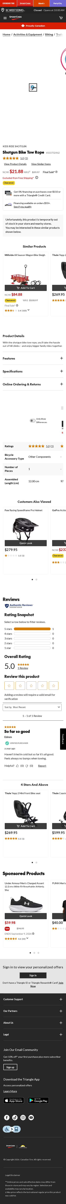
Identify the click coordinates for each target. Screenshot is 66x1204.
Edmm (8, 736)
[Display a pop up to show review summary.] (29, 311)
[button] (26, 288)
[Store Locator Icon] (3, 10)
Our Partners (10, 1011)
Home (6, 34)
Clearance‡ (9, 183)
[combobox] (35, 707)
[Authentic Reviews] (19, 605)
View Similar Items (41, 163)
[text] (26, 311)
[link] (17, 158)
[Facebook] (6, 1117)
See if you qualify (22, 206)
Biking (49, 34)
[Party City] (58, 3)
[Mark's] (41, 3)
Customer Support (13, 999)
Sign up (10, 1067)
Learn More (10, 1091)
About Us (8, 1022)
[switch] (34, 420)
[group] (14, 300)
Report (42, 765)
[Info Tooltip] (56, 172)
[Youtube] (31, 1117)
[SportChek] (25, 3)
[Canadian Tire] (8, 3)
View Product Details (15, 163)
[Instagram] (23, 1117)
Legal (6, 1034)
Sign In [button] (33, 975)
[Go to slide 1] (33, 87)
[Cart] (61, 18)
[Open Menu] (5, 18)
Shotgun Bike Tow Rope (23, 152)
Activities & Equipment (27, 34)
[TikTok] (15, 1117)
